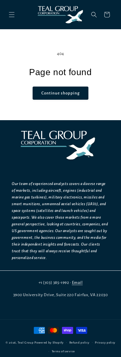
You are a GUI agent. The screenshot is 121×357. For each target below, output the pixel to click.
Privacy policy (105, 342)
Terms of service (63, 351)
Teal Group (25, 342)
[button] (11, 14)
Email (77, 282)
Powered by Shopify (49, 342)
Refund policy (79, 342)
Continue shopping (60, 93)
